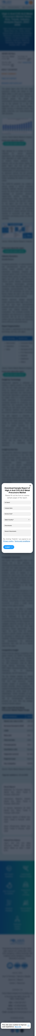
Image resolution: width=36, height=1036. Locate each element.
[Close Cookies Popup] (28, 1026)
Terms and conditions (22, 541)
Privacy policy (8, 541)
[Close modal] (30, 485)
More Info (18, 1027)
